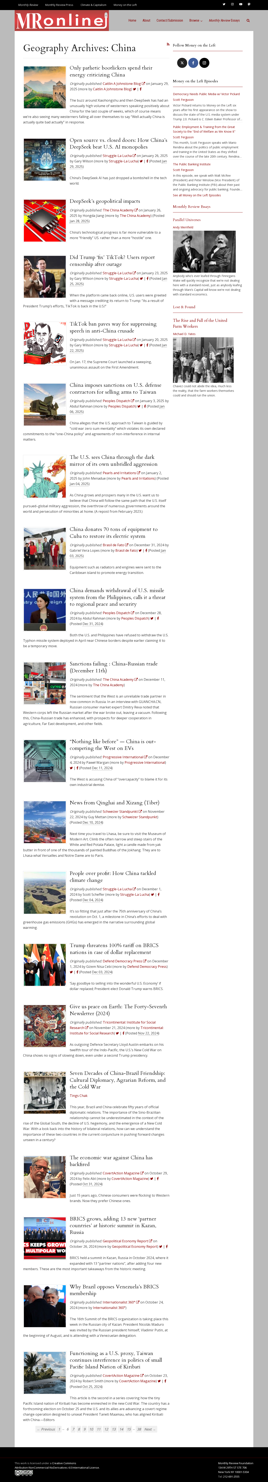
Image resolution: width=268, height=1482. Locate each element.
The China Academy (135, 215)
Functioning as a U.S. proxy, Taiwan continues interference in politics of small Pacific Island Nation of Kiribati (116, 1360)
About (146, 20)
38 (139, 1429)
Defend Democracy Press (147, 966)
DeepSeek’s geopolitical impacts (105, 201)
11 (98, 1429)
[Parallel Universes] (204, 252)
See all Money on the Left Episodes (197, 195)
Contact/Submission (170, 20)
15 (129, 1429)
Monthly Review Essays (191, 206)
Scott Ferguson (183, 100)
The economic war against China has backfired (111, 1161)
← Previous (46, 1429)
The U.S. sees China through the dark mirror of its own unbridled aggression (114, 460)
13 (114, 1429)
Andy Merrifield (183, 227)
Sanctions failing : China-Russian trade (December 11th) (114, 667)
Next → (150, 1429)
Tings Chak (79, 1095)
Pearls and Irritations (138, 478)
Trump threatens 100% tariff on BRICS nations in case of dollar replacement (114, 949)
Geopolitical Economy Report (134, 1246)
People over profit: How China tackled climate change (113, 877)
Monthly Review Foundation (235, 1463)
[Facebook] (193, 63)
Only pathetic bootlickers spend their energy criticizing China (111, 71)
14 (121, 1429)
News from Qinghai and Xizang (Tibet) (115, 802)
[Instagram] (204, 63)
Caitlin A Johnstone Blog (112, 89)
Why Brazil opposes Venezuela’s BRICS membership (114, 1290)
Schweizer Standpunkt (139, 817)
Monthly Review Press (59, 5)
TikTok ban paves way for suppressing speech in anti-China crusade (113, 327)
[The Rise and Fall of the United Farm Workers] (203, 360)
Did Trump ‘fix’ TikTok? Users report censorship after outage (112, 261)
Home (132, 20)
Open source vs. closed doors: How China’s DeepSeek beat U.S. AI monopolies (118, 143)
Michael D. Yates (184, 334)
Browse (194, 20)
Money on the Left (125, 5)
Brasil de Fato (126, 550)
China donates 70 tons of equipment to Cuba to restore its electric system (114, 533)
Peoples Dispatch (121, 406)
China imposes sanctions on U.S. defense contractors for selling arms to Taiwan (115, 388)
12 (106, 1429)
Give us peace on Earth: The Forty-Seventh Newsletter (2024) (118, 1010)
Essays (224, 20)
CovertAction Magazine (130, 1178)
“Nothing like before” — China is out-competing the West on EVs (113, 745)
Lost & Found (184, 307)
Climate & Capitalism (93, 5)
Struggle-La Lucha (123, 161)
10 (91, 1429)
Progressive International (145, 762)
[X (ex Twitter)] (182, 63)
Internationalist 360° (109, 1307)
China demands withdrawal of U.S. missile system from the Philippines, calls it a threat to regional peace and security (118, 597)
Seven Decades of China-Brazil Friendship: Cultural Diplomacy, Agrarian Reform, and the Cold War (118, 1080)
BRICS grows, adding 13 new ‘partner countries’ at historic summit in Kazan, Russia (113, 1225)
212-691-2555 (231, 1476)
